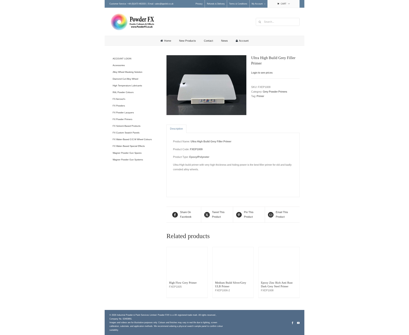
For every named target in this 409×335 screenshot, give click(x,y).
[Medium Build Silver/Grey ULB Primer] (233, 262)
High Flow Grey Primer (183, 282)
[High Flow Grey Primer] (187, 262)
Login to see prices (262, 72)
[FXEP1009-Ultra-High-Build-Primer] (206, 85)
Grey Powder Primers (275, 91)
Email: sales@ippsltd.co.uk (161, 4)
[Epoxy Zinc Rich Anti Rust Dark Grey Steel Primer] (279, 262)
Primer (260, 96)
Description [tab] (176, 128)
